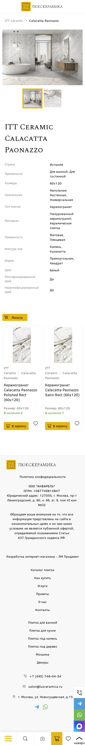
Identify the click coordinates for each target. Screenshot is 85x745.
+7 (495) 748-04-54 (79, 692)
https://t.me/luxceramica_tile (79, 703)
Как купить (42, 577)
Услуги (42, 585)
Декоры (42, 662)
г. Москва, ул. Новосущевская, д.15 (45, 696)
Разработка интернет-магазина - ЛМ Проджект (42, 556)
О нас (42, 601)
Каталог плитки (42, 569)
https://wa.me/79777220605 (79, 715)
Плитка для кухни (42, 630)
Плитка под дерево (42, 646)
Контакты (42, 609)
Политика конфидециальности (43, 476)
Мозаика (42, 654)
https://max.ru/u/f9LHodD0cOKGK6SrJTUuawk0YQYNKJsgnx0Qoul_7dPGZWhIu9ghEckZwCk (79, 726)
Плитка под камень (42, 638)
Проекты (42, 593)
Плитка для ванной (42, 622)
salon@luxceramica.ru (45, 686)
